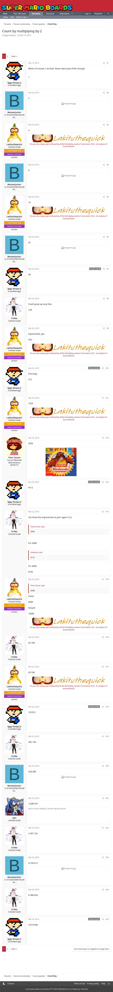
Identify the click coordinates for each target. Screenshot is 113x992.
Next (13, 56)
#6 (108, 237)
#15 (107, 579)
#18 (107, 707)
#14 (107, 511)
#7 (108, 269)
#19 (107, 736)
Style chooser (4, 983)
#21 (107, 798)
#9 (108, 328)
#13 (107, 482)
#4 (108, 164)
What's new (21, 17)
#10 (107, 368)
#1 (108, 63)
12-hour (10, 983)
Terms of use (79, 983)
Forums (36, 13)
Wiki (5, 13)
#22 (107, 828)
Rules (5, 17)
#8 (108, 298)
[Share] (104, 63)
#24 (107, 889)
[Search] (108, 13)
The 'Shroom (19, 13)
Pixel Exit (84, 989)
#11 (107, 398)
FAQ (12, 17)
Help (103, 983)
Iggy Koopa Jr (10, 35)
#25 (107, 919)
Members (64, 13)
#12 (107, 438)
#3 (108, 124)
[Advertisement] (56, 44)
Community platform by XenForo (48, 989)
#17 (107, 666)
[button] (72, 13)
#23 (107, 857)
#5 (108, 197)
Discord (50, 13)
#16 (107, 637)
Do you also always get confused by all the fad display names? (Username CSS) (62, 144)
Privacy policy (93, 983)
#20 (107, 766)
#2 (108, 92)
